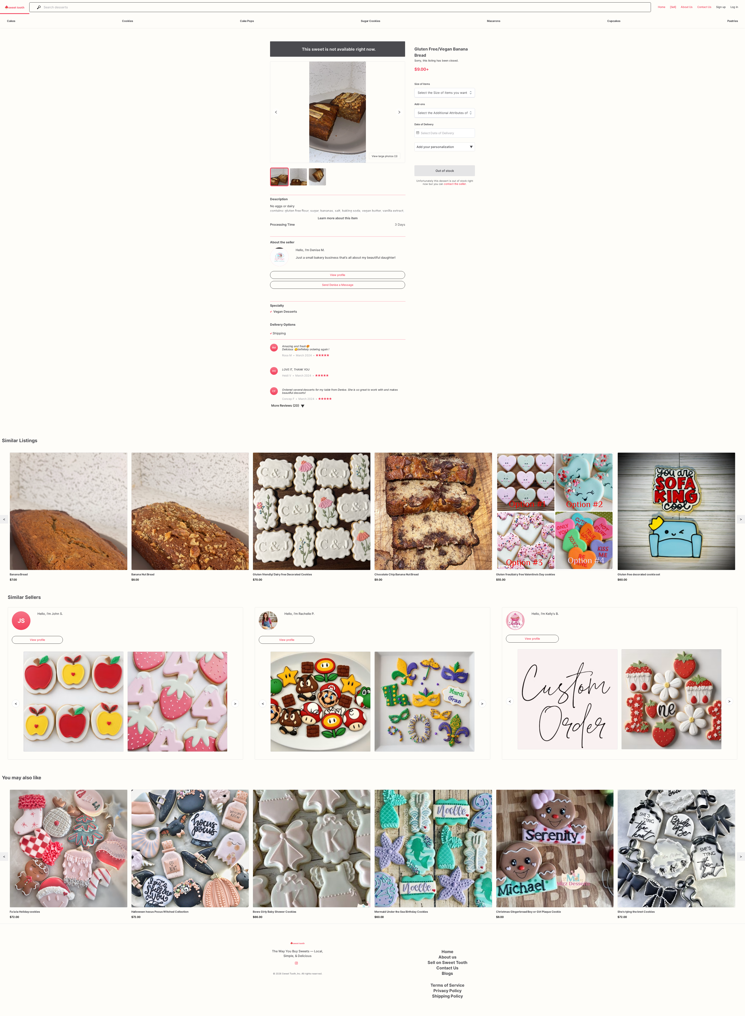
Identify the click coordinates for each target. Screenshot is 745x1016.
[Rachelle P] (268, 620)
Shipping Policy (447, 996)
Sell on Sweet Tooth (447, 962)
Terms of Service (447, 985)
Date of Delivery (423, 124)
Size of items (422, 83)
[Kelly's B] (515, 620)
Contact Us (447, 968)
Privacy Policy (447, 990)
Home (447, 951)
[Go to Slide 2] (298, 177)
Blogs (447, 973)
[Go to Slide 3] (317, 177)
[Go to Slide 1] (279, 177)
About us (447, 957)
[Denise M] (279, 257)
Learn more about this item (338, 218)
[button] (337, 112)
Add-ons (419, 104)
